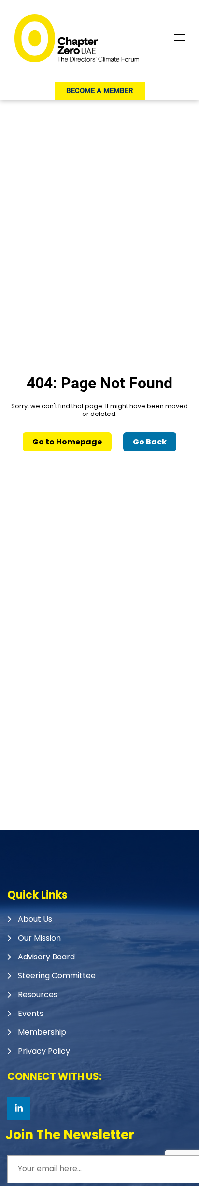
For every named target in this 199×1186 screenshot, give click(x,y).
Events (30, 1013)
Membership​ (42, 1032)
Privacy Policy (44, 1051)
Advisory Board (46, 956)
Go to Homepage (67, 441)
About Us (35, 919)
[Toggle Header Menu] (180, 38)
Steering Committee (57, 975)
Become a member (99, 90)
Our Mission (39, 937)
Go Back (150, 441)
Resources (37, 994)
